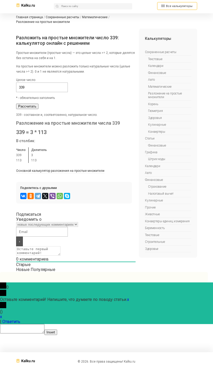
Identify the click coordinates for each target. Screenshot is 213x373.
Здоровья (155, 118)
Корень (153, 104)
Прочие (150, 207)
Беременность (155, 228)
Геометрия (155, 111)
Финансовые (157, 73)
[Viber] (52, 196)
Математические (159, 86)
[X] (45, 196)
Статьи (150, 138)
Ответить (11, 321)
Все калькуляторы (179, 6)
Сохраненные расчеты (160, 52)
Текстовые (155, 59)
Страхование (157, 186)
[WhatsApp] (60, 196)
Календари (155, 66)
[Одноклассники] (31, 196)
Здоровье (151, 249)
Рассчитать (27, 106)
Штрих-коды (156, 159)
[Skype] (67, 196)
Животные (152, 214)
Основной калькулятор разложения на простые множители (60, 171)
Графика (151, 152)
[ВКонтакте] (23, 196)
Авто (151, 79)
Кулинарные (157, 125)
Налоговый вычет (161, 193)
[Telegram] (38, 196)
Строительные (155, 242)
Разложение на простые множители (165, 95)
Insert (50, 332)
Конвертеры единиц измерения (167, 221)
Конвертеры (156, 132)
